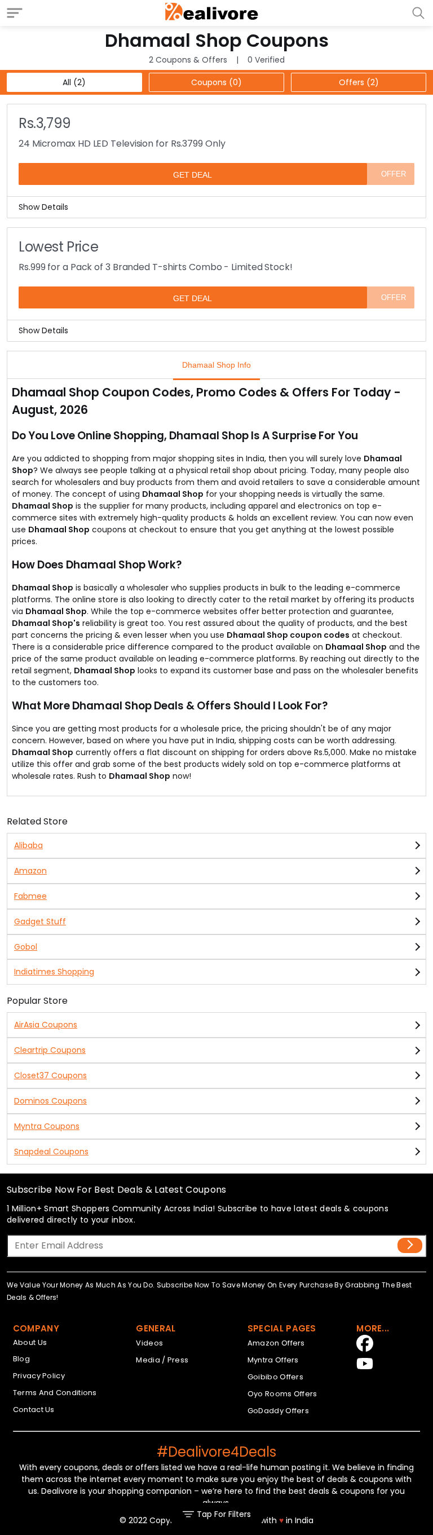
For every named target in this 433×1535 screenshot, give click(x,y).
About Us (30, 1342)
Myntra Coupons (46, 1126)
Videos (149, 1343)
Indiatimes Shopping (54, 971)
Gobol (25, 946)
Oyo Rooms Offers (282, 1393)
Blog (21, 1358)
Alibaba (28, 845)
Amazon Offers (276, 1343)
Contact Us (34, 1409)
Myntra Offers (273, 1360)
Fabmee (30, 896)
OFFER (393, 174)
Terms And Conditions (55, 1392)
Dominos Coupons (50, 1100)
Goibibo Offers (275, 1376)
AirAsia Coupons (45, 1024)
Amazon (30, 870)
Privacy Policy (39, 1375)
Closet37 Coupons (50, 1075)
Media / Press (162, 1360)
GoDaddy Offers (278, 1410)
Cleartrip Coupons (50, 1050)
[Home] (212, 13)
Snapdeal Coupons (51, 1151)
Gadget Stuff (40, 921)
